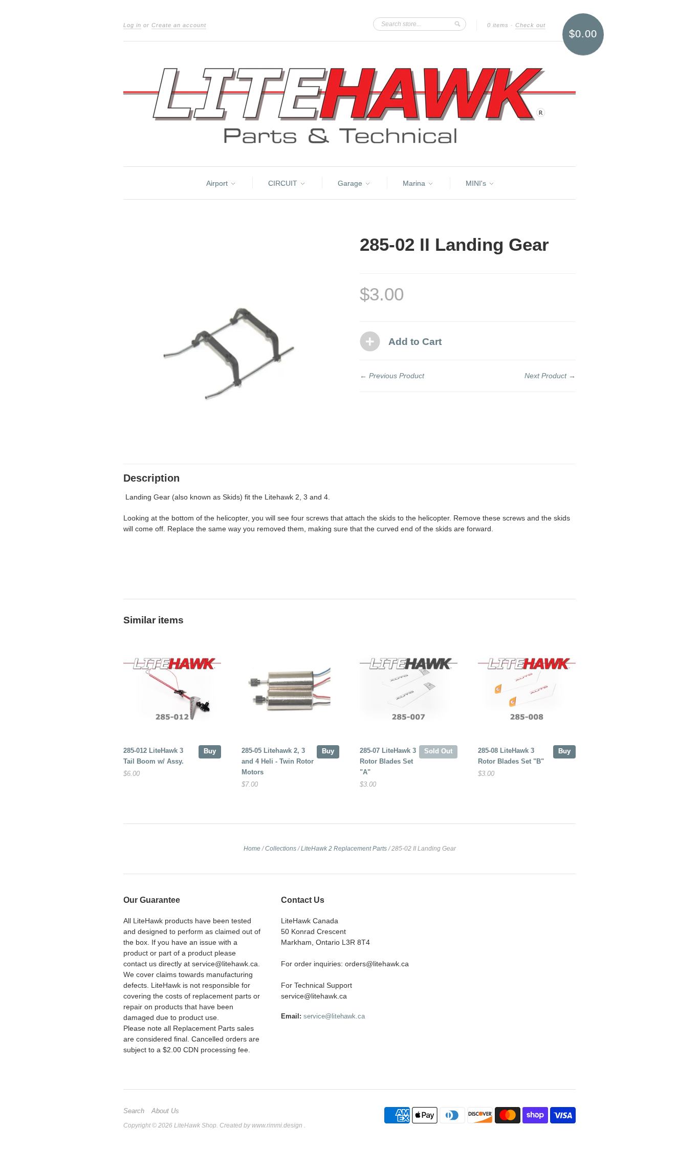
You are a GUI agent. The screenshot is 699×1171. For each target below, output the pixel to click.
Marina (415, 183)
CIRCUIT (283, 183)
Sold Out (438, 751)
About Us (165, 1111)
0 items (498, 25)
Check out (530, 25)
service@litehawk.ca (334, 1016)
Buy (210, 751)
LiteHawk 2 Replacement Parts (344, 848)
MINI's (477, 183)
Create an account (178, 25)
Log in (132, 25)
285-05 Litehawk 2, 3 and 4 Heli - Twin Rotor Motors (278, 761)
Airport (218, 183)
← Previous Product (392, 376)
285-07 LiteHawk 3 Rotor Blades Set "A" (388, 761)
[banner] (349, 104)
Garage (351, 183)
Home (252, 848)
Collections (280, 848)
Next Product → (550, 376)
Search (133, 1111)
